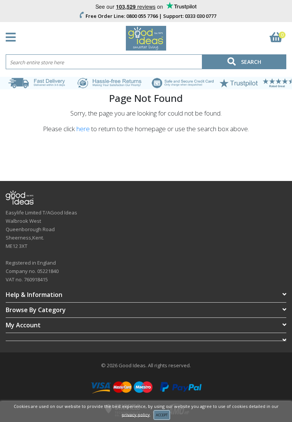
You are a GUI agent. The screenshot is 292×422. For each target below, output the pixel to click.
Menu (12, 37)
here (83, 128)
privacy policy (136, 414)
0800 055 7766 (142, 16)
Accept (162, 414)
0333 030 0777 (200, 16)
